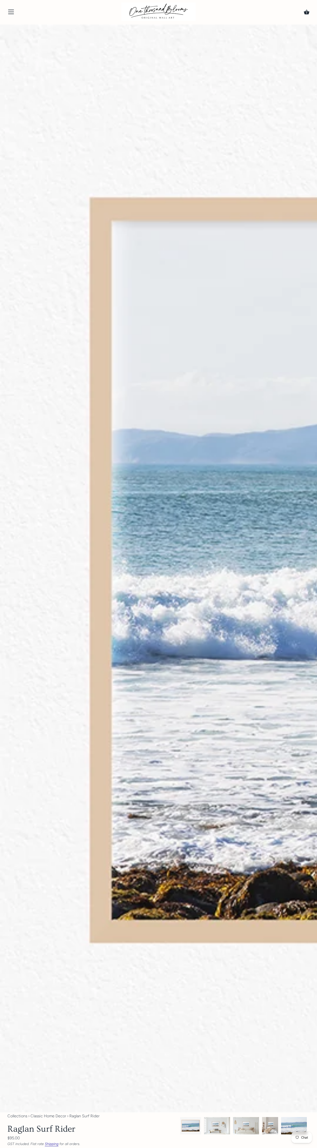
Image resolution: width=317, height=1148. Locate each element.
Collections (17, 1116)
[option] (190, 1126)
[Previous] (179, 1126)
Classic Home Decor (48, 1116)
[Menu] (11, 13)
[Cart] (307, 12)
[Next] (309, 1126)
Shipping (51, 1144)
